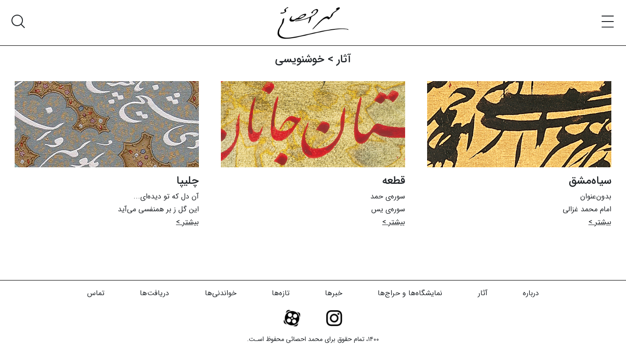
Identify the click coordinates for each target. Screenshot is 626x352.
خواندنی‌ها (220, 293)
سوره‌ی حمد (387, 196)
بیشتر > (599, 222)
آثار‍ (344, 59)
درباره (531, 293)
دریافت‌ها (154, 293)
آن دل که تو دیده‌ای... (166, 196)
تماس (95, 293)
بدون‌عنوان (595, 196)
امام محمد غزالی (587, 209)
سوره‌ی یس (388, 209)
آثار (483, 293)
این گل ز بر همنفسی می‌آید (158, 209)
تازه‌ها (281, 293)
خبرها (333, 293)
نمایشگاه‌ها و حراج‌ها (410, 293)
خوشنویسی (299, 59)
